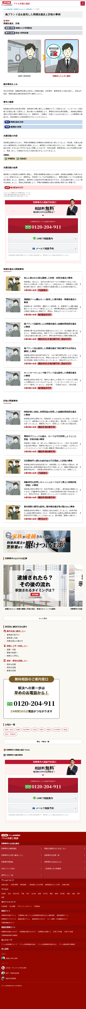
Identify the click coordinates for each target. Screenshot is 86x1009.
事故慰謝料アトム (62, 915)
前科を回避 (11, 664)
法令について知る (8, 868)
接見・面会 (9, 729)
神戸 (78, 893)
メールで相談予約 (45, 248)
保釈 (18, 729)
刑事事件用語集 (7, 862)
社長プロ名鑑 (57, 931)
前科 (42, 729)
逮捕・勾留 (11, 650)
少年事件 (57, 729)
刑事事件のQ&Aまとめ (52, 862)
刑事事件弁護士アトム (8, 915)
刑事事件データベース (8, 919)
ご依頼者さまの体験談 (52, 868)
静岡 (56, 893)
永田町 (3, 893)
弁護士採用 (65, 884)
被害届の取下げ (13, 635)
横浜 (51, 893)
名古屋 (62, 893)
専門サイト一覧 (7, 875)
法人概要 (12, 906)
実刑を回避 (11, 667)
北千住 (45, 893)
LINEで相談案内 (45, 238)
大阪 (73, 893)
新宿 (39, 893)
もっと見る (43, 618)
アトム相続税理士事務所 (67, 944)
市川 (27, 893)
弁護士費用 (14, 884)
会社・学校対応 (11, 734)
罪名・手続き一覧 (43, 741)
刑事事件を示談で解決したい (12, 855)
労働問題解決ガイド (7, 922)
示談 (35, 729)
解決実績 (23, 884)
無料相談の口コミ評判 (52, 884)
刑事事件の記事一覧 (51, 855)
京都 (68, 893)
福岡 (2, 897)
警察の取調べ (12, 653)
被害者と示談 (12, 638)
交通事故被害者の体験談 (9, 935)
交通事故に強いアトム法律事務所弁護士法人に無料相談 (36, 915)
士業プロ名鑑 (68, 931)
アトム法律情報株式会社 (28, 944)
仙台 (9, 893)
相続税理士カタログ (38, 919)
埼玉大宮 (16, 893)
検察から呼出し (13, 656)
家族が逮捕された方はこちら (55, 848)
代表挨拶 (4, 906)
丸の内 (33, 893)
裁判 (49, 729)
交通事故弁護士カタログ (28, 931)
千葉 (22, 893)
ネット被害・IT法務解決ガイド (57, 919)
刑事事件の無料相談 (8, 848)
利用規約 (37, 906)
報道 (65, 729)
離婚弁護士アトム (24, 919)
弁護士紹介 (5, 884)
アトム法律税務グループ (9, 944)
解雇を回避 (11, 671)
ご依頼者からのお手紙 (35, 884)
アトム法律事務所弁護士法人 (47, 944)
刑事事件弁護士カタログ (9, 931)
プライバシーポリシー (24, 906)
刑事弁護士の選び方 (15, 641)
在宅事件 (27, 729)
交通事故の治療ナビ (44, 931)
